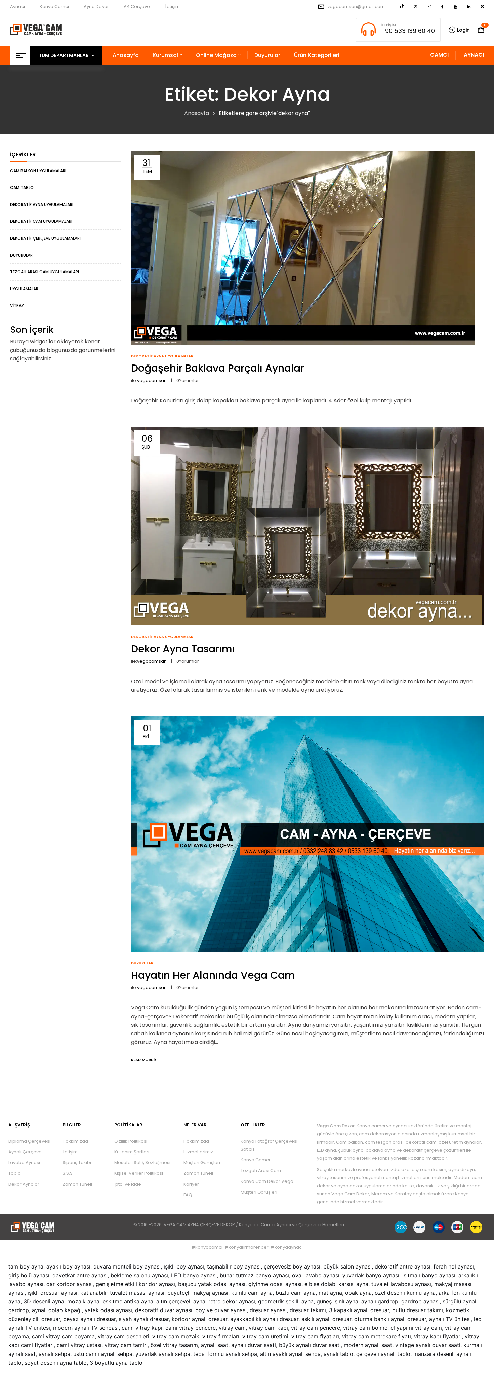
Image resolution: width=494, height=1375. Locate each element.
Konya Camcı (54, 6)
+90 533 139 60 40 (408, 31)
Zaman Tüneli (77, 1184)
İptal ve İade (127, 1184)
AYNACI (474, 55)
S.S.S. (68, 1173)
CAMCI (439, 55)
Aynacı (17, 6)
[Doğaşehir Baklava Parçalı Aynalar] (303, 155)
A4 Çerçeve (137, 6)
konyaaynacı (289, 1247)
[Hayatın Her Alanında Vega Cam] (307, 720)
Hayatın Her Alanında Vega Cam (213, 975)
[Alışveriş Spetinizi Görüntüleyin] (481, 30)
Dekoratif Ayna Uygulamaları (41, 204)
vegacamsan (152, 380)
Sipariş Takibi (77, 1162)
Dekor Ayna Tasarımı (183, 649)
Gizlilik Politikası (130, 1141)
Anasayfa (196, 113)
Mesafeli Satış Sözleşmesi (142, 1162)
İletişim (172, 6)
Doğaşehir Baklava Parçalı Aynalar (217, 368)
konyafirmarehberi (249, 1247)
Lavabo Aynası (24, 1162)
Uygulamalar (24, 289)
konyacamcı (208, 1247)
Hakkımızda (75, 1141)
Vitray (17, 305)
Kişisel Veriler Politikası (138, 1173)
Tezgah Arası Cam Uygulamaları (44, 272)
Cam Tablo (22, 187)
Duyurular (21, 255)
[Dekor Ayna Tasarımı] (307, 431)
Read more (142, 1059)
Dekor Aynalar (23, 1184)
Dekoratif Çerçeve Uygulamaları (45, 238)
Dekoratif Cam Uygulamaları (41, 221)
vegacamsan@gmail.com (356, 6)
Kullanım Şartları (131, 1152)
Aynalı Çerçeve (25, 1152)
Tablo (14, 1173)
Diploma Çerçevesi (29, 1141)
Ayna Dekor (96, 6)
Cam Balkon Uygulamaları (38, 171)
